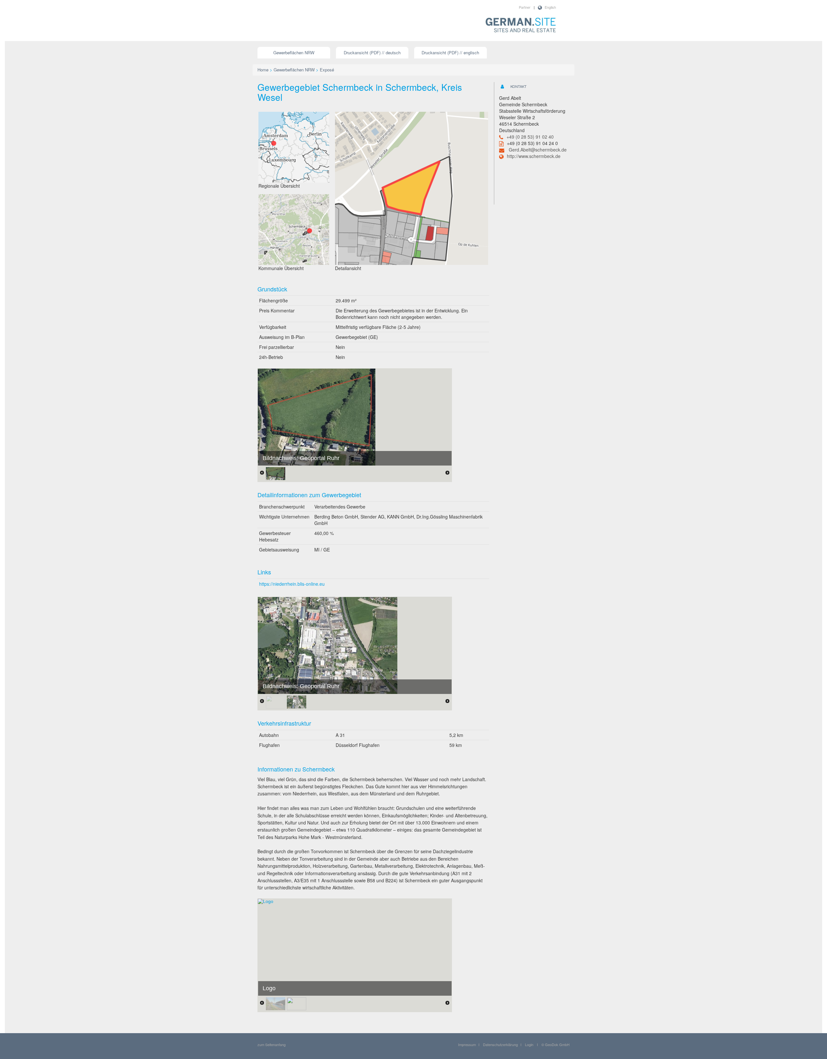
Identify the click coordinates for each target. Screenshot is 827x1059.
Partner (524, 7)
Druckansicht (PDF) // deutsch (372, 52)
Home (262, 70)
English (550, 7)
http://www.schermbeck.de (533, 156)
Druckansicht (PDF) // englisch (450, 52)
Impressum (467, 1044)
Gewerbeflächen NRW (293, 52)
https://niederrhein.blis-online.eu (292, 584)
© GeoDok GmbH (555, 1044)
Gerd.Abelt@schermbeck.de (538, 149)
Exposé (327, 70)
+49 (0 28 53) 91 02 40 (530, 136)
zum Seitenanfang (271, 1044)
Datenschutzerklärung (500, 1044)
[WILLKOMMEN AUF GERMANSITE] (521, 25)
